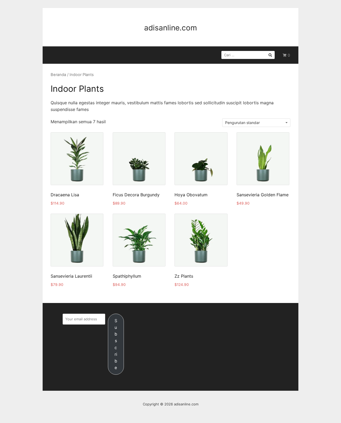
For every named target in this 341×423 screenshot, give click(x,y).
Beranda (58, 74)
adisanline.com (170, 27)
